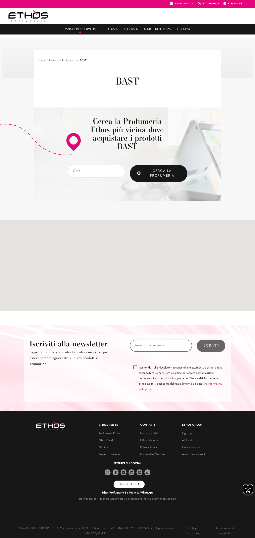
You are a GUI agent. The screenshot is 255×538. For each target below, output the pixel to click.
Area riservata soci (193, 454)
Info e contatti (149, 433)
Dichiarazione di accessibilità (224, 531)
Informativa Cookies (152, 454)
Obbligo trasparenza (193, 531)
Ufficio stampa (149, 440)
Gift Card (131, 29)
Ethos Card (110, 29)
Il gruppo (183, 29)
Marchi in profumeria (80, 29)
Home (41, 60)
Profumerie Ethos (109, 433)
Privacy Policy (148, 447)
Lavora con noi (191, 447)
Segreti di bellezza (157, 29)
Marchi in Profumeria (62, 60)
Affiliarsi (187, 440)
